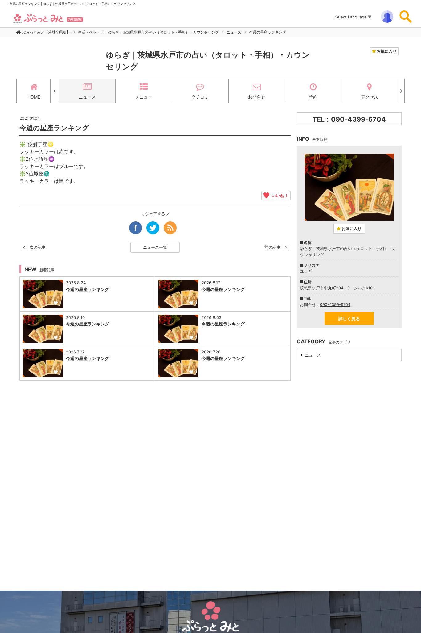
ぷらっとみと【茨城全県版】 (46, 32)
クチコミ (200, 96)
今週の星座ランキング (267, 32)
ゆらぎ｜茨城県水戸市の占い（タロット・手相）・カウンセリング (163, 32)
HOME (33, 96)
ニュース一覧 (155, 247)
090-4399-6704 (335, 304)
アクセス (369, 96)
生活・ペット (89, 32)
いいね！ (279, 195)
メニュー (143, 96)
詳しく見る (349, 318)
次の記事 (37, 247)
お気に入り (386, 51)
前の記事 (273, 247)
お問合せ (256, 96)
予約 (313, 96)
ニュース (234, 32)
